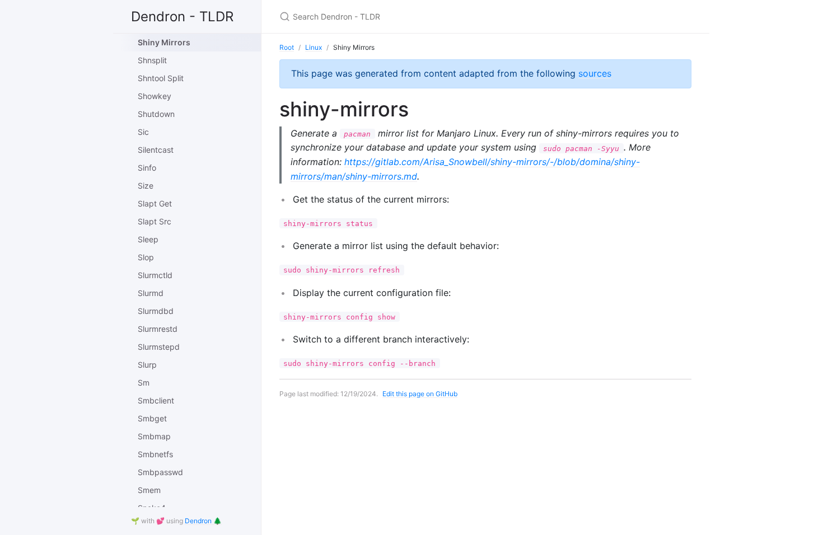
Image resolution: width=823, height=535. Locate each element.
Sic (143, 132)
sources (594, 73)
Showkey (154, 96)
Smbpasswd (160, 472)
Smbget (152, 418)
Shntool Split (161, 78)
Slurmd (150, 293)
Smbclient (156, 400)
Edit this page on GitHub (419, 393)
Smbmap (154, 436)
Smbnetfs (155, 454)
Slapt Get (155, 203)
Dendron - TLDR (182, 16)
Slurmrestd (157, 329)
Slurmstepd (159, 346)
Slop (146, 257)
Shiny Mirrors (164, 42)
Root (286, 47)
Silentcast (156, 149)
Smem (149, 490)
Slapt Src (154, 221)
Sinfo (147, 167)
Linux (313, 47)
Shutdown (156, 114)
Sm (143, 382)
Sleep (148, 239)
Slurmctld (155, 275)
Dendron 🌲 (203, 521)
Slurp (147, 364)
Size (145, 185)
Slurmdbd (156, 311)
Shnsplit (152, 60)
